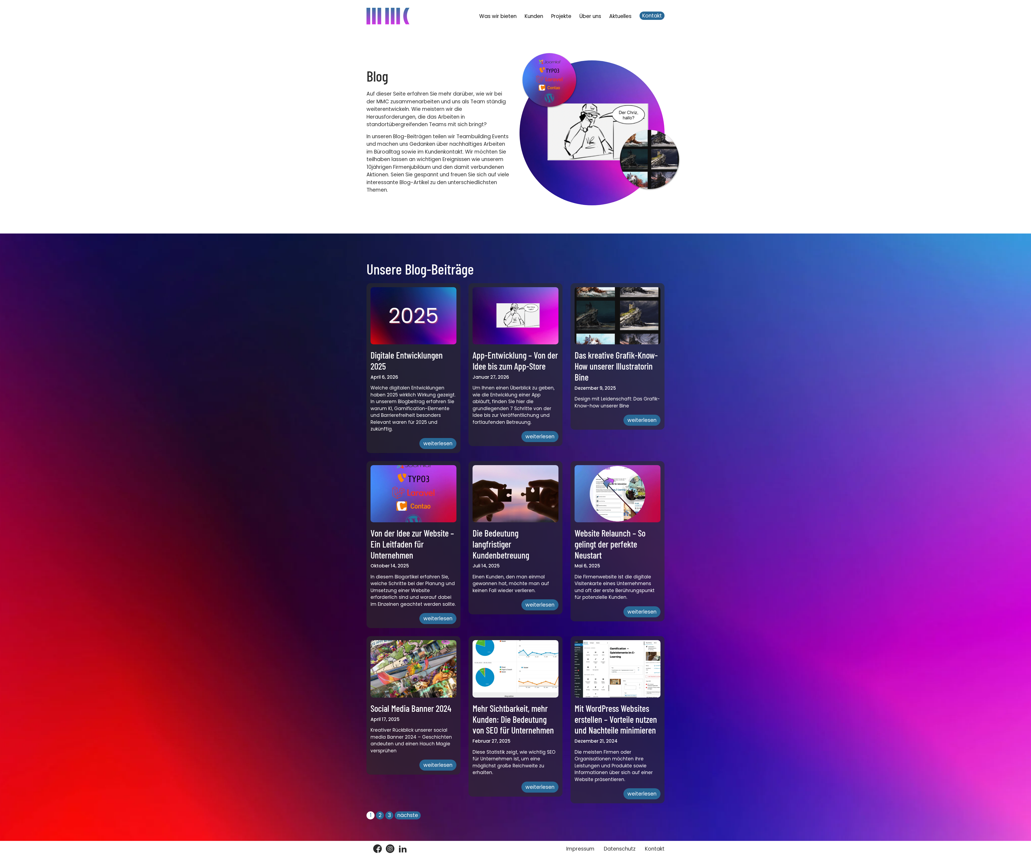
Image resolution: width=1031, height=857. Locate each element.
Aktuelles (620, 16)
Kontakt (652, 15)
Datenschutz (620, 848)
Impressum (580, 848)
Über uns (590, 16)
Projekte (561, 16)
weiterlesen (437, 443)
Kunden (534, 16)
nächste (407, 815)
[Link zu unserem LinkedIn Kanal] (402, 849)
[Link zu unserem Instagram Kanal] (390, 849)
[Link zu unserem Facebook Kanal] (377, 849)
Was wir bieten (498, 16)
